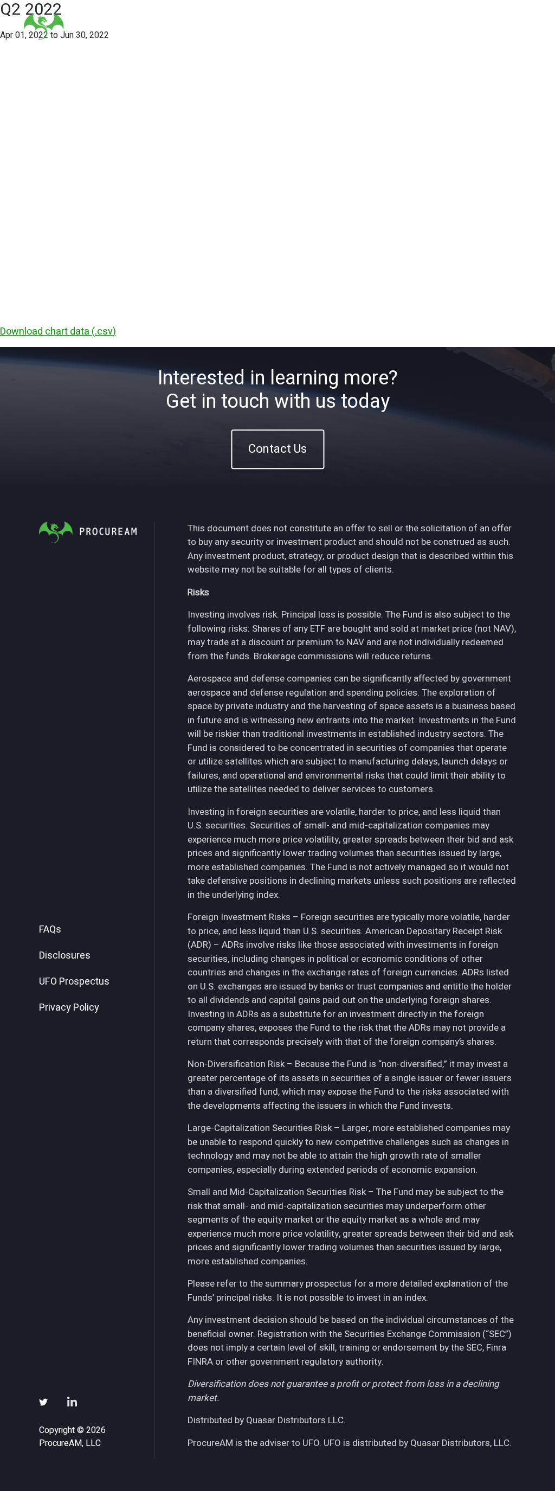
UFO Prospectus (74, 981)
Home (225, 26)
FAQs (50, 929)
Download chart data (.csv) (58, 331)
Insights (352, 26)
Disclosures (65, 955)
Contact (505, 26)
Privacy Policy (69, 1007)
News (399, 26)
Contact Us (277, 449)
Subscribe (450, 26)
